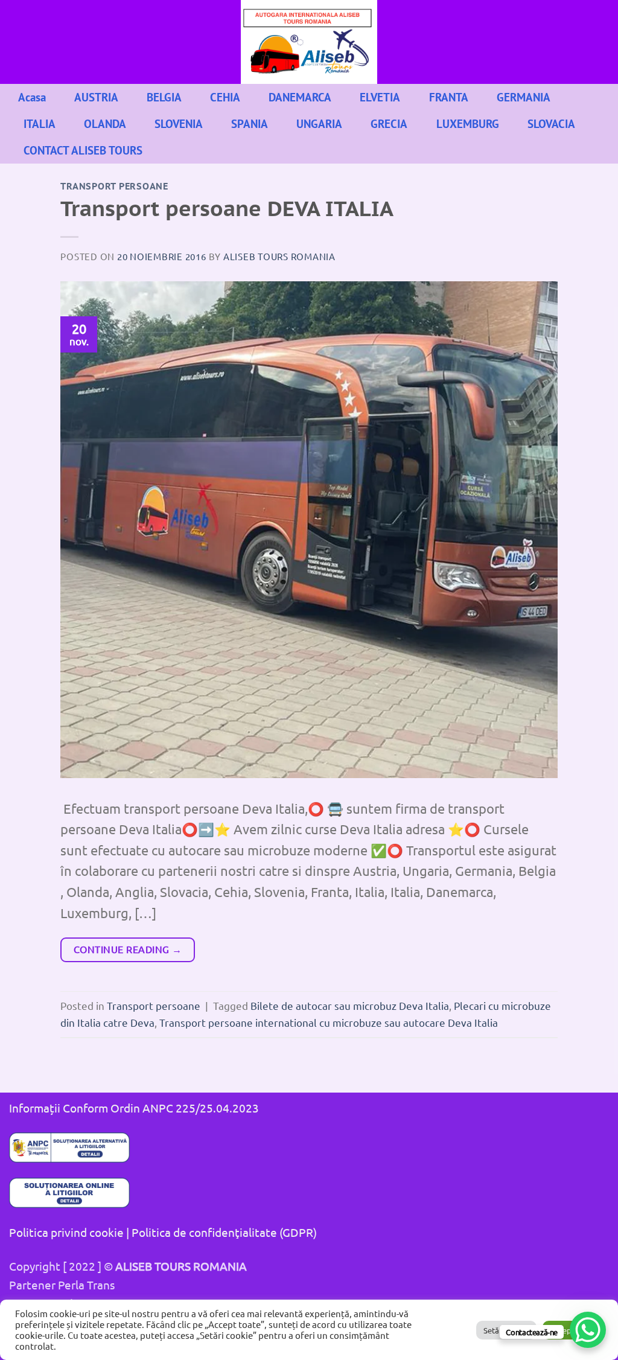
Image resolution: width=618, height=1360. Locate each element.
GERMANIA (523, 96)
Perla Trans (86, 1284)
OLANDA (105, 123)
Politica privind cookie (66, 1232)
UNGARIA (319, 123)
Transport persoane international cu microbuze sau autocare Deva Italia (328, 1022)
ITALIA (40, 123)
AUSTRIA (96, 96)
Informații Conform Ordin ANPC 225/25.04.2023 (134, 1107)
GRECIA (389, 123)
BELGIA (164, 96)
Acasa (32, 96)
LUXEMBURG (467, 123)
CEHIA (225, 96)
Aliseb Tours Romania (279, 256)
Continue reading (128, 949)
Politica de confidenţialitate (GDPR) (224, 1232)
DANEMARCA (300, 96)
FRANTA (448, 96)
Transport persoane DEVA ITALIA (226, 208)
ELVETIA (380, 96)
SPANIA (249, 123)
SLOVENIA (178, 123)
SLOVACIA (551, 123)
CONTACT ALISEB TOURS (83, 150)
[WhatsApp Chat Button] (588, 1330)
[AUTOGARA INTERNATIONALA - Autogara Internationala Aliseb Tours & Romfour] (309, 42)
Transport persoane (114, 186)
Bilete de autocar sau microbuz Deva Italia (349, 1005)
